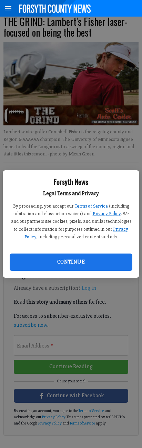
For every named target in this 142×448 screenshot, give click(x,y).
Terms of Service (91, 206)
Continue (71, 261)
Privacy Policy (107, 214)
